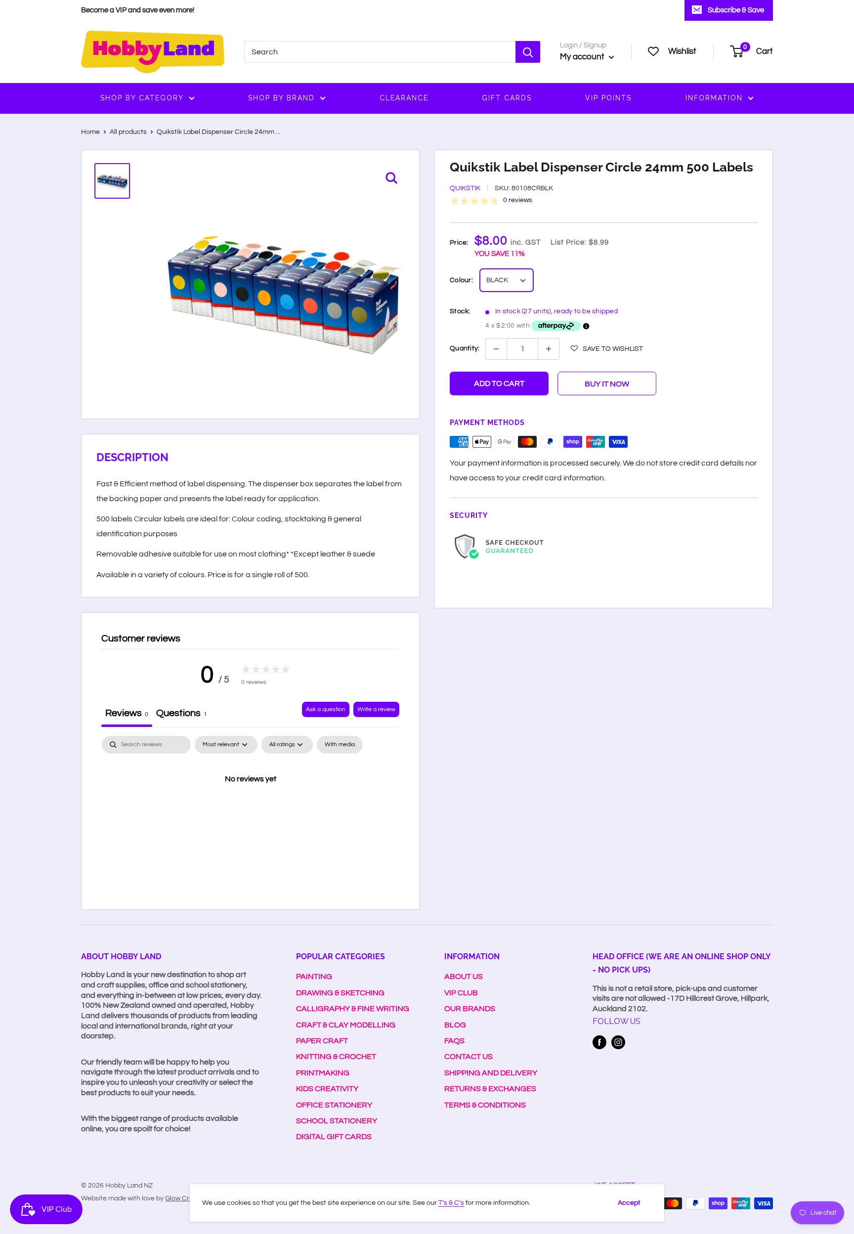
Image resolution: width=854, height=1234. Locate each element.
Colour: (461, 280)
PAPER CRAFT (322, 1041)
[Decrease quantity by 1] (496, 349)
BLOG (455, 1025)
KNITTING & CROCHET (336, 1057)
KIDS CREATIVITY (327, 1089)
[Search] (527, 52)
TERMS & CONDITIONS (485, 1105)
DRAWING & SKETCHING (340, 993)
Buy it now (607, 384)
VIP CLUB (461, 993)
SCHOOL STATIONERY (336, 1121)
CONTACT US (468, 1057)
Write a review (376, 709)
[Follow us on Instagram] (618, 1042)
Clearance (404, 98)
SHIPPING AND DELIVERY (490, 1073)
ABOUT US (463, 976)
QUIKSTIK (465, 188)
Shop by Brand (281, 98)
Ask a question (325, 709)
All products (128, 131)
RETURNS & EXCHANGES (490, 1089)
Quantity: (464, 348)
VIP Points (608, 98)
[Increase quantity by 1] (548, 349)
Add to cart (499, 383)
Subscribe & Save (736, 10)
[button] (607, 348)
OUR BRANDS (469, 1009)
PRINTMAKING (322, 1073)
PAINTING (314, 976)
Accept (629, 1202)
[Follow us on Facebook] (599, 1042)
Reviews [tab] (126, 713)
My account (583, 56)
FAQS (454, 1041)
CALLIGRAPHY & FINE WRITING (352, 1009)
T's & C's (451, 1202)
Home (90, 131)
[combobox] (379, 52)
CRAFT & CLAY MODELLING (345, 1025)
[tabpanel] (250, 812)
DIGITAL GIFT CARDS (334, 1137)
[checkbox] (340, 745)
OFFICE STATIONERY (334, 1105)
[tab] (181, 714)
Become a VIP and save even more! (137, 10)
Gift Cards (507, 98)
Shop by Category (142, 98)
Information (714, 98)
